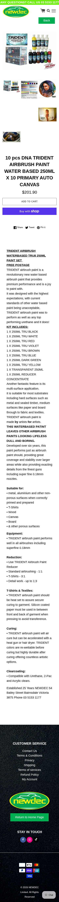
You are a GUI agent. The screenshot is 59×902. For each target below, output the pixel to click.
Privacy (29, 760)
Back (46, 20)
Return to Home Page (29, 817)
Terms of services (29, 770)
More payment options (29, 218)
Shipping (29, 765)
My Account (29, 779)
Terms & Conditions (29, 755)
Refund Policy (29, 774)
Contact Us (29, 751)
